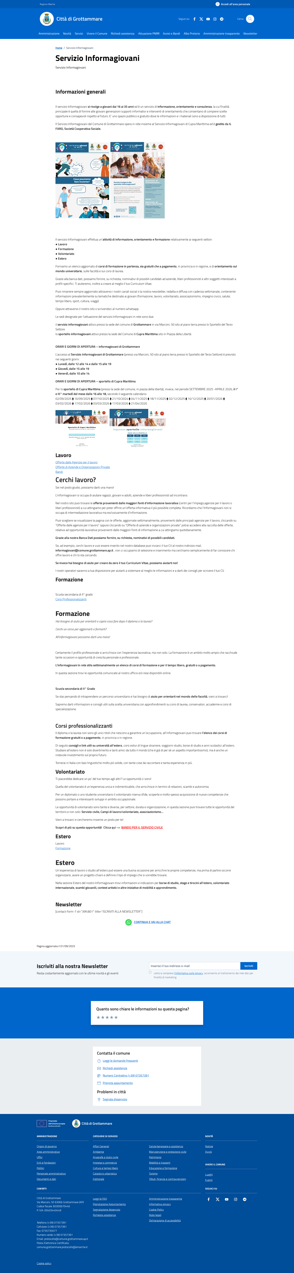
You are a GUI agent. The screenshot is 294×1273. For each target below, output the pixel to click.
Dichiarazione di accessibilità (165, 1220)
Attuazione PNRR (148, 33)
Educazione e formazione (163, 1168)
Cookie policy (44, 1263)
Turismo (153, 1173)
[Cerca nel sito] (250, 19)
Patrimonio (155, 1157)
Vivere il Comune (97, 33)
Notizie (209, 1146)
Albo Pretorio (192, 33)
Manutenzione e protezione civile (167, 1152)
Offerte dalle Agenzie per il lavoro (76, 462)
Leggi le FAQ (100, 1199)
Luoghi (209, 1174)
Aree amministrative (48, 1152)
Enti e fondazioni (46, 1163)
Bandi (59, 471)
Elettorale (98, 1179)
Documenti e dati (46, 1179)
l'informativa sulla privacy (188, 973)
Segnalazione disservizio (106, 1210)
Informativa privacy (160, 1204)
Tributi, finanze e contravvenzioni (167, 1179)
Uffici (39, 1157)
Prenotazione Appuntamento (109, 1204)
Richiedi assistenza (122, 33)
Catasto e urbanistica (105, 1173)
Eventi (209, 1180)
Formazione (62, 848)
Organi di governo (47, 1146)
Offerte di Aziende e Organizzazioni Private (82, 467)
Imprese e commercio (105, 1163)
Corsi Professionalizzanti (71, 599)
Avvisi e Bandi (171, 33)
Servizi (79, 33)
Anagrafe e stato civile (105, 1157)
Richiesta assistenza (104, 1215)
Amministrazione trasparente (221, 33)
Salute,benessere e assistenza (166, 1146)
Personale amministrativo (51, 1173)
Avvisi (208, 1152)
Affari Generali (101, 1146)
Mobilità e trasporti (159, 1163)
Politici (40, 1168)
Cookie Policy (156, 1210)
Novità (67, 33)
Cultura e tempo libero (105, 1168)
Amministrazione (49, 33)
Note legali (155, 1215)
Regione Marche (47, 4)
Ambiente (98, 1152)
